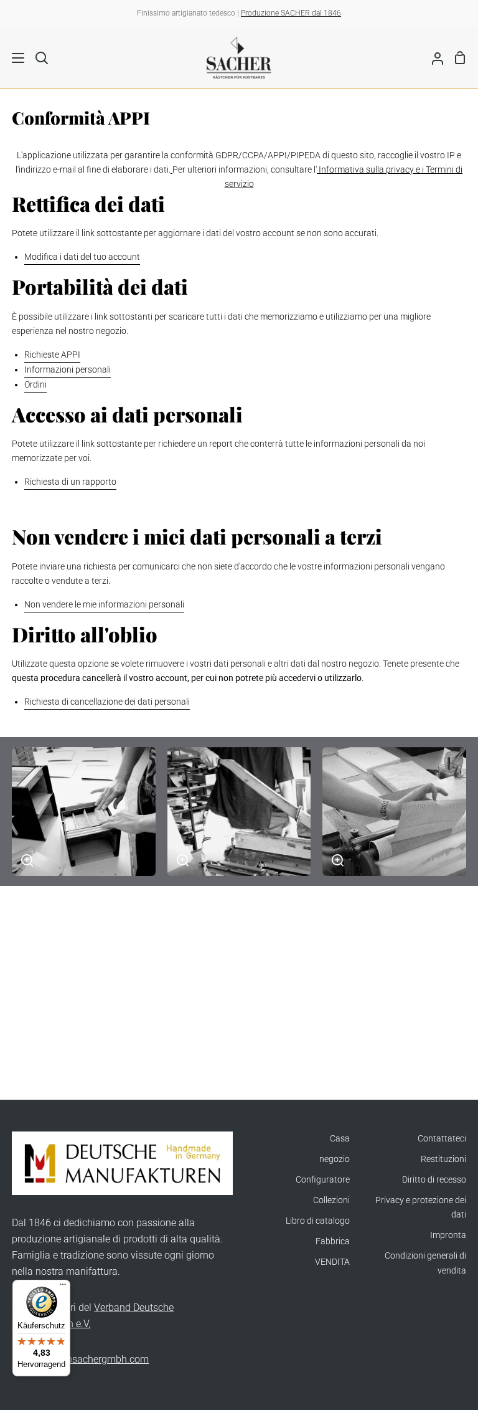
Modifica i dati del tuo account (82, 257)
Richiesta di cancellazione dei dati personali (107, 702)
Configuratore (323, 1179)
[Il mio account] (432, 57)
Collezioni (331, 1200)
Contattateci (442, 1138)
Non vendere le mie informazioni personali (104, 604)
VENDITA (332, 1262)
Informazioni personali (67, 369)
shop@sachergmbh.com (95, 1359)
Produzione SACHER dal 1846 (291, 13)
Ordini (35, 384)
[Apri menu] (13, 58)
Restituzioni (443, 1159)
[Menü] (62, 1287)
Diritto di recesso (434, 1179)
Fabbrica (333, 1241)
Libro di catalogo (318, 1221)
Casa (340, 1138)
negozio (334, 1159)
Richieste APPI (52, 355)
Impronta (448, 1235)
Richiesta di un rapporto (70, 482)
